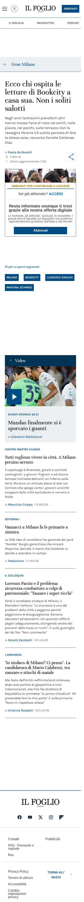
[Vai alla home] (40, 9)
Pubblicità (52, 839)
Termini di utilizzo (20, 878)
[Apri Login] (14, 8)
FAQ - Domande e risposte (21, 847)
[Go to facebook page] (20, 817)
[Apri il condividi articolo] (71, 157)
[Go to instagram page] (51, 817)
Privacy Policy (18, 871)
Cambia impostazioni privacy (17, 894)
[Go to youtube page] (30, 817)
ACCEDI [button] (56, 194)
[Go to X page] (41, 817)
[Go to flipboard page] (61, 817)
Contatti (13, 839)
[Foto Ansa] (40, 386)
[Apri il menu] (5, 9)
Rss (11, 855)
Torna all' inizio (56, 874)
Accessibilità (17, 884)
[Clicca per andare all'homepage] (40, 803)
